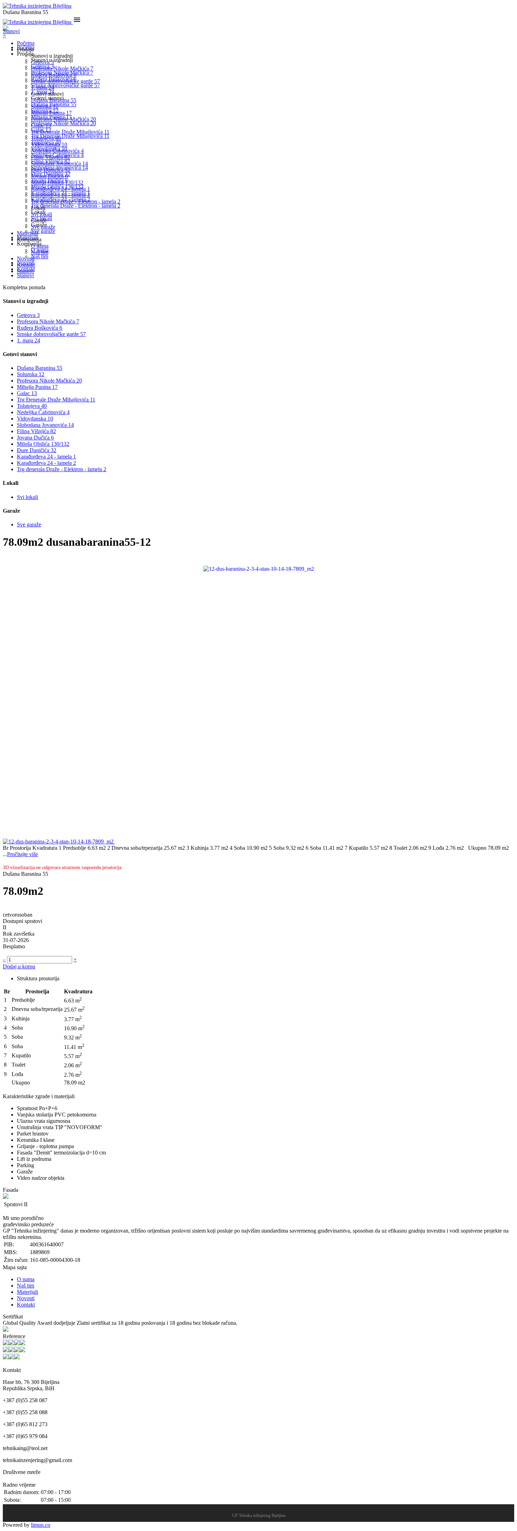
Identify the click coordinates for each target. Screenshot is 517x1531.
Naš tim (39, 252)
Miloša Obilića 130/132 (57, 182)
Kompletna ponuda (24, 287)
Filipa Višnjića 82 (50, 157)
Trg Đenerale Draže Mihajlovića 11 (70, 132)
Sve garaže (43, 227)
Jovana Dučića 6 (49, 176)
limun (40, 1525)
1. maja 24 (42, 87)
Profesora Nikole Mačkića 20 (63, 119)
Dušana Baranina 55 (53, 100)
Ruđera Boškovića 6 (53, 75)
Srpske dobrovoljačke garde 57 (65, 81)
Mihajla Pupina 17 (51, 113)
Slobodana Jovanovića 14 (59, 163)
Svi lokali (41, 214)
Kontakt (26, 265)
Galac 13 (41, 125)
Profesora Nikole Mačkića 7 (62, 68)
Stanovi (25, 271)
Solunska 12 (44, 106)
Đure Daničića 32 (50, 170)
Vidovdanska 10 (49, 144)
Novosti (25, 258)
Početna (25, 43)
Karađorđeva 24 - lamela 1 (60, 189)
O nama (40, 246)
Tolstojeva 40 (46, 138)
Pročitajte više (22, 854)
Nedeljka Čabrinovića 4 (57, 151)
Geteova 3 (42, 62)
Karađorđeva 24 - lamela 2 (60, 195)
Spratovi (13, 1204)
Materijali (27, 233)
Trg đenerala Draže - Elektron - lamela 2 (75, 201)
